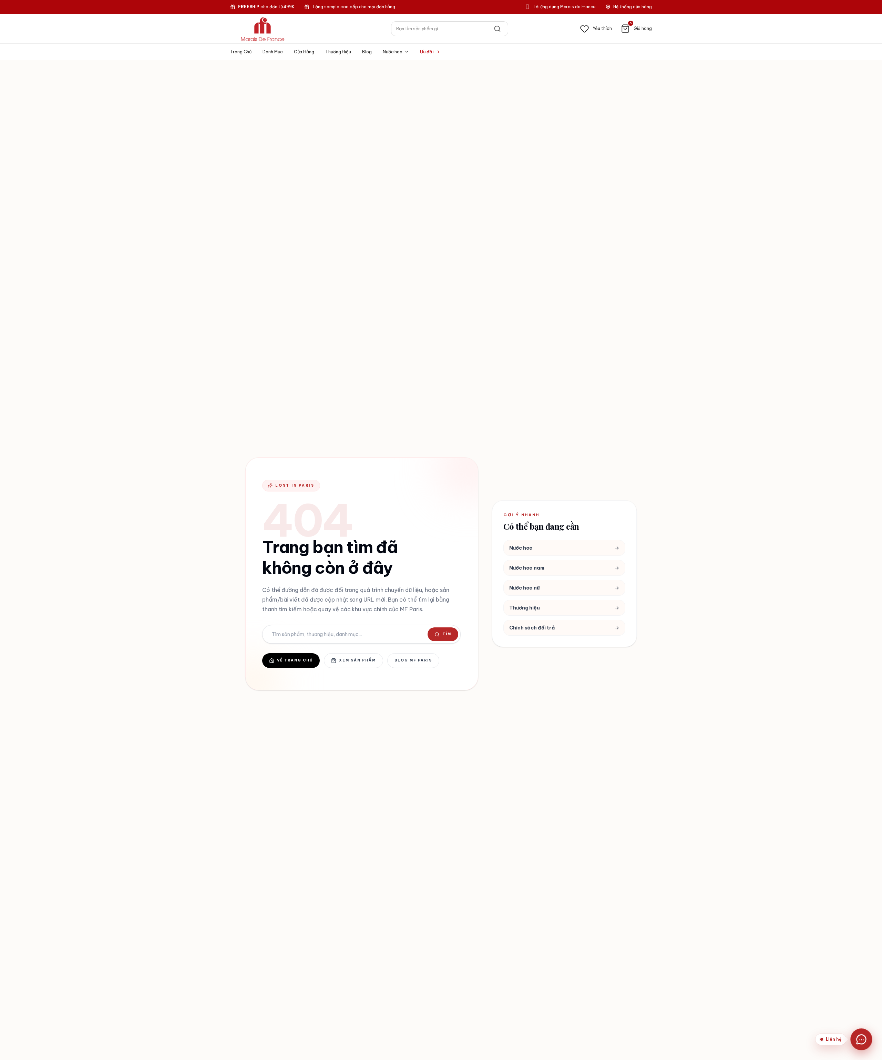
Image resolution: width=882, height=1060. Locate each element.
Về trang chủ (295, 660)
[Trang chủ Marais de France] (262, 29)
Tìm (446, 634)
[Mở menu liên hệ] (861, 1039)
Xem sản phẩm (357, 660)
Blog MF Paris (413, 660)
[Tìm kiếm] (497, 28)
